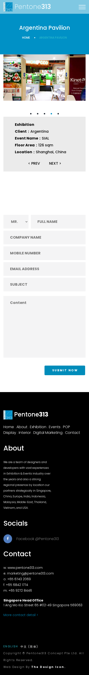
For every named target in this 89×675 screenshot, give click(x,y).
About (21, 427)
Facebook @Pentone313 (37, 538)
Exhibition (38, 427)
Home (26, 38)
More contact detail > (20, 615)
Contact (72, 432)
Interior (25, 432)
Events (54, 427)
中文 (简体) (29, 647)
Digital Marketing (48, 432)
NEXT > (55, 163)
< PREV (34, 163)
